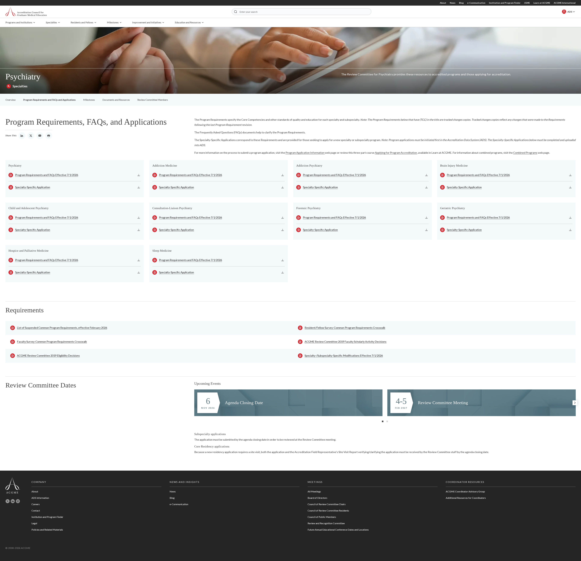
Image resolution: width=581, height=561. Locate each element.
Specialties (20, 86)
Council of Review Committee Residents (328, 510)
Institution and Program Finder (504, 3)
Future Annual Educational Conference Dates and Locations (338, 529)
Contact (35, 510)
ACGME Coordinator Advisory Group (465, 491)
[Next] (575, 402)
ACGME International (565, 3)
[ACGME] (26, 12)
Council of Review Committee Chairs (327, 504)
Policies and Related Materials (47, 529)
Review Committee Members (152, 99)
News (452, 3)
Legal (34, 523)
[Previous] (194, 402)
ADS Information (40, 497)
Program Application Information (305, 152)
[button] (235, 11)
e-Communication (476, 3)
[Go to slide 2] (387, 421)
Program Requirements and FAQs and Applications (49, 99)
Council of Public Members (322, 516)
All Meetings (314, 491)
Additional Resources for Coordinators (466, 497)
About (443, 3)
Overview (10, 99)
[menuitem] (20, 22)
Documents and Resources (116, 99)
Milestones (89, 99)
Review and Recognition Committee (326, 523)
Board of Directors (317, 497)
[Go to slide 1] (382, 421)
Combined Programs (525, 152)
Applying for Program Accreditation (396, 152)
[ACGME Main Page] (12, 485)
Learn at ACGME (541, 3)
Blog (461, 3)
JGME (527, 3)
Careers (35, 504)
